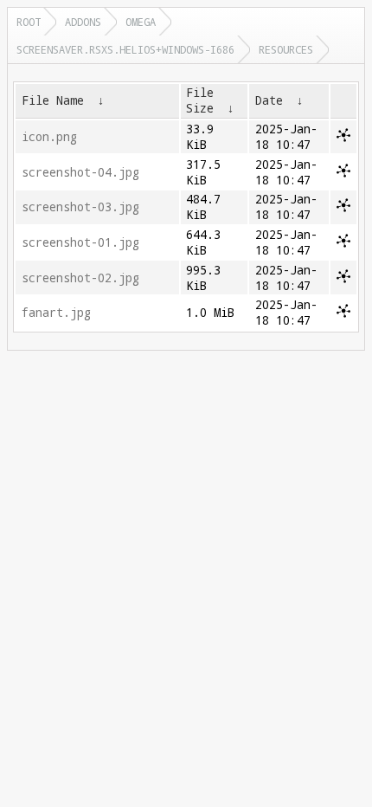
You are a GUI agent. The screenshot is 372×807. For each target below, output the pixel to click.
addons (83, 22)
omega (140, 22)
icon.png (49, 137)
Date (269, 100)
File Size (200, 100)
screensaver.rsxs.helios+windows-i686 (125, 49)
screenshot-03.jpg (80, 207)
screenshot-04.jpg (80, 172)
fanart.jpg (56, 312)
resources (286, 49)
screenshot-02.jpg (80, 278)
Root (28, 22)
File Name (53, 100)
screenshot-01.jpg (80, 242)
